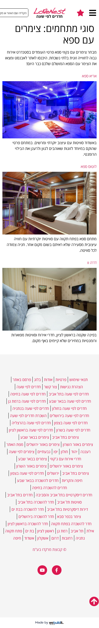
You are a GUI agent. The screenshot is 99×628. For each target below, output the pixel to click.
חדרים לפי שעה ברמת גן (27, 401)
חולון (64, 451)
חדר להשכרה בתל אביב (36, 502)
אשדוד (29, 538)
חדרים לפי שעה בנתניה (30, 408)
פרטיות (61, 379)
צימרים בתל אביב (65, 437)
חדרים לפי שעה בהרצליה (31, 422)
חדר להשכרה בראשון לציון (28, 523)
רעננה (85, 451)
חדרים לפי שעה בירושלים (69, 415)
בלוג (37, 379)
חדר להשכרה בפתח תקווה (71, 523)
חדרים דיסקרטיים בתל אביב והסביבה (64, 495)
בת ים (29, 531)
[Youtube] (42, 570)
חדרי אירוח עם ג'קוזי (65, 459)
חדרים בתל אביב (20, 495)
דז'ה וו (92, 262)
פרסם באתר (22, 379)
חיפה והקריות (72, 480)
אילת (90, 531)
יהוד (74, 451)
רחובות (67, 538)
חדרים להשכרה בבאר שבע (38, 480)
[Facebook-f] (57, 570)
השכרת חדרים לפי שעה (28, 415)
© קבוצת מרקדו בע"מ (49, 549)
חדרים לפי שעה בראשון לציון (31, 430)
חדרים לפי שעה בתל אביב (69, 394)
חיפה (17, 538)
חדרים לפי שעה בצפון (71, 422)
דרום (55, 538)
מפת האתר (14, 444)
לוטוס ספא (89, 166)
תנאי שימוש (78, 379)
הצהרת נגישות (71, 386)
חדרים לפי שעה (29, 386)
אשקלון (42, 538)
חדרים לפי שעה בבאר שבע (70, 401)
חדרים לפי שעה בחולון (69, 408)
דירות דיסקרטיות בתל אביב (67, 509)
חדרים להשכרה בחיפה (49, 487)
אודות (48, 379)
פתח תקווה (13, 531)
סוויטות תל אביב (69, 502)
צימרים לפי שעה (21, 451)
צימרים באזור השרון (78, 444)
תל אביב (77, 531)
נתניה (80, 538)
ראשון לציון (45, 531)
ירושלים (53, 473)
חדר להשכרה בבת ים (28, 509)
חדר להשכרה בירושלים (36, 516)
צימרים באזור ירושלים (43, 444)
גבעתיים (43, 451)
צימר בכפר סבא (69, 516)
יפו (56, 451)
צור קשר (50, 386)
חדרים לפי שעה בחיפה (28, 394)
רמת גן (62, 531)
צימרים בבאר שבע (34, 437)
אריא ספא (89, 76)
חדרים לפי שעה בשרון (73, 430)
